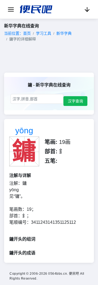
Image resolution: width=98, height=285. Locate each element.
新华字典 (64, 33)
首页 (27, 33)
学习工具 (43, 33)
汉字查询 (75, 101)
